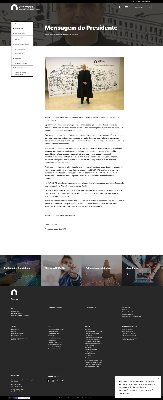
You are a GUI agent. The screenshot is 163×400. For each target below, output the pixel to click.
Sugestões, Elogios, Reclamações (20, 73)
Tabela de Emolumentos (55, 344)
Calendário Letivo (53, 331)
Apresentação (19, 28)
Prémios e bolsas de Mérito (55, 329)
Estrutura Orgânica (20, 33)
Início (46, 34)
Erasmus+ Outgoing (127, 329)
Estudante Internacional (129, 335)
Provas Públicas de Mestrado (56, 349)
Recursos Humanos (20, 67)
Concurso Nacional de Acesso (93, 337)
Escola (17, 24)
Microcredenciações (17, 333)
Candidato (88, 326)
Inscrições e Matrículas (54, 338)
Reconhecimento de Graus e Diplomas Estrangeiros (130, 338)
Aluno (50, 326)
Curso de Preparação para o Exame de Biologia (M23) (93, 365)
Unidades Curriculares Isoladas (93, 362)
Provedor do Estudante (54, 346)
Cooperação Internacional (129, 326)
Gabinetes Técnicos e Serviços (21, 38)
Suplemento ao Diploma (55, 342)
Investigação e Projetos (22, 44)
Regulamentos (19, 53)
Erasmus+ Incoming (127, 331)
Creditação (51, 335)
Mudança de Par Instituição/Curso (90, 352)
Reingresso (88, 355)
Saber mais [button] (125, 393)
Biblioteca (18, 58)
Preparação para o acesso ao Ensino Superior (19, 338)
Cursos (13, 326)
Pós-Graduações (16, 335)
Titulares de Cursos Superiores (93, 360)
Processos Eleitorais (21, 63)
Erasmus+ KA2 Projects (128, 333)
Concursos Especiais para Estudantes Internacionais (92, 340)
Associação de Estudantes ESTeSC (140, 1)
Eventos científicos (20, 49)
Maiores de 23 (89, 347)
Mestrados (14, 331)
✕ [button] (159, 378)
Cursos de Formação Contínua (93, 331)
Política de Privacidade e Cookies (84, 397)
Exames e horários (53, 333)
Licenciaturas (15, 329)
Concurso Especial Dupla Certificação (92, 334)
